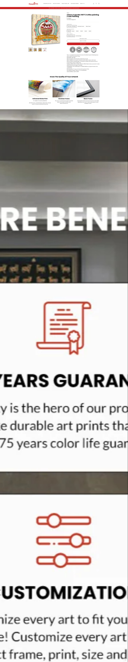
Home (68, 12)
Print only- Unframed (72, 26)
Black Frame (88, 26)
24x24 (77, 31)
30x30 (81, 31)
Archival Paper (78, 35)
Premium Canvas (71, 35)
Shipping (72, 19)
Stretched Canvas (81, 26)
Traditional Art (65, 3)
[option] (37, 8)
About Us (82, 3)
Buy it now (83, 43)
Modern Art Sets (47, 3)
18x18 (73, 31)
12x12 (69, 31)
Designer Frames (75, 3)
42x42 (90, 31)
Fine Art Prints (56, 3)
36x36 (86, 31)
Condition (69, 24)
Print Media (70, 33)
